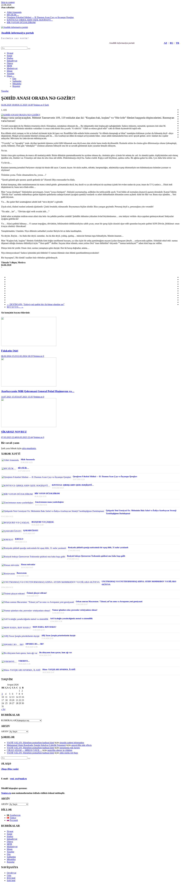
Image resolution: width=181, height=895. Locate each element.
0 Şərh (46, 105)
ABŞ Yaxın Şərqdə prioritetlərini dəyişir (58, 635)
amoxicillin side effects (81, 745)
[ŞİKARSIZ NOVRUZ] (28, 426)
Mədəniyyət (12, 68)
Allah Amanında (14, 12)
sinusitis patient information (72, 742)
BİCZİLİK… (13, 15)
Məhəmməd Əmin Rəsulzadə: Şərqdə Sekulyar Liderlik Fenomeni (36, 745)
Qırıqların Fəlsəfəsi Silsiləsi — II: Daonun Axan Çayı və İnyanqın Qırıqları (40, 17)
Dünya (10, 63)
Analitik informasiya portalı (17, 32)
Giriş (9, 875)
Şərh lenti (11, 880)
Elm (14, 78)
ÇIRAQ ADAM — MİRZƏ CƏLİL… (24, 750)
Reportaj (16, 86)
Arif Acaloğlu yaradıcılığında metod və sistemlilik (71, 618)
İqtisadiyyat (12, 61)
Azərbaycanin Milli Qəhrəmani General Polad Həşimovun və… (37, 391)
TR (177, 43)
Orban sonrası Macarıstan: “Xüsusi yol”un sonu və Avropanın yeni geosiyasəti (109, 601)
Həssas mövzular (28, 564)
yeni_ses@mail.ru (18, 778)
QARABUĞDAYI (30, 530)
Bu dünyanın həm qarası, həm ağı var (55, 652)
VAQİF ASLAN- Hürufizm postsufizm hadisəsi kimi (30, 742)
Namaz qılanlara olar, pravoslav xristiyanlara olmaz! (74, 610)
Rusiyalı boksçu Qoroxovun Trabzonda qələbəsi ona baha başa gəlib (96, 556)
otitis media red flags (69, 753)
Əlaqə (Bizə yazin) (10, 769)
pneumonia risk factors (70, 748)
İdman (9, 71)
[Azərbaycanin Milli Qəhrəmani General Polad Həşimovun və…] (28, 386)
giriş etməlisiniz (29, 448)
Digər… (10, 76)
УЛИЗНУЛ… (24, 661)
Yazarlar (10, 73)
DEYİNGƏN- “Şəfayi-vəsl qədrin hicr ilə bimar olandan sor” (35, 304)
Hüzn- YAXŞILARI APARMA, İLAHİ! (59, 669)
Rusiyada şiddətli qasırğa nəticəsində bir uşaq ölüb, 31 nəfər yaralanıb (98, 547)
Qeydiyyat (11, 873)
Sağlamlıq (16, 81)
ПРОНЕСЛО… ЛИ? (35, 644)
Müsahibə (16, 83)
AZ (165, 43)
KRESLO (19, 539)
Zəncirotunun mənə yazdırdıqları (49, 502)
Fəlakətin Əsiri (9, 350)
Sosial (9, 55)
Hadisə (10, 58)
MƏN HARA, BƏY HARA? (44, 627)
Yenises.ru (38, 105)
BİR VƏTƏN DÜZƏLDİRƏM (21, 22)
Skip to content (8, 2)
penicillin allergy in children (59, 750)
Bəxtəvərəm (22, 573)
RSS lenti (11, 878)
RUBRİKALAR (8, 720)
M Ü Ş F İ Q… (15, 307)
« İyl (3, 709)
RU (171, 43)
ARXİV (4, 804)
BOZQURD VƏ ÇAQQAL (43, 522)
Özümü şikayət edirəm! (37, 593)
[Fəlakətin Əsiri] (28, 345)
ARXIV (4, 731)
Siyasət (10, 53)
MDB (9, 66)
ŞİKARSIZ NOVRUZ (14, 431)
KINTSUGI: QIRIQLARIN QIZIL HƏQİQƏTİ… (30, 20)
